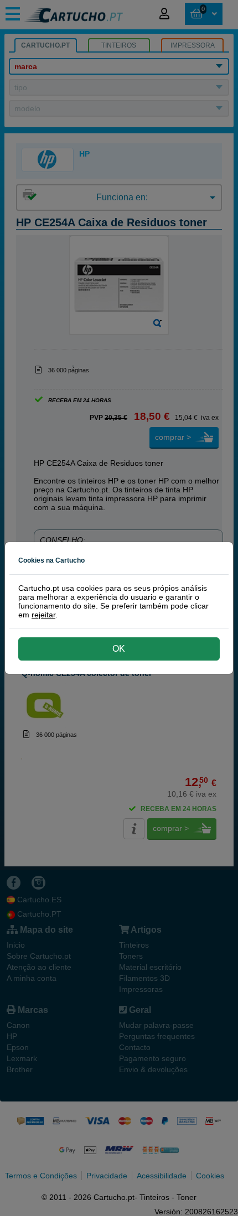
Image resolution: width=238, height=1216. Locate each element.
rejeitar (43, 614)
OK (118, 648)
